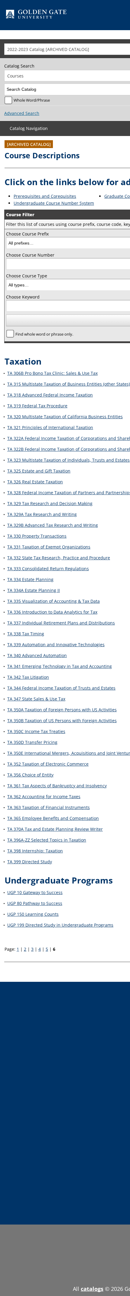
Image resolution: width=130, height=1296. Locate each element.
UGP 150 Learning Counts (33, 914)
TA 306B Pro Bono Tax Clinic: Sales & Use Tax (52, 373)
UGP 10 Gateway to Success (35, 892)
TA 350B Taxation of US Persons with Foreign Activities (62, 720)
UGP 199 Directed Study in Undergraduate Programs (60, 925)
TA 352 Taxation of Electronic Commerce (48, 764)
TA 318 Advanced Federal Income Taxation (50, 395)
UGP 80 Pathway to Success (34, 903)
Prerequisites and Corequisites (45, 196)
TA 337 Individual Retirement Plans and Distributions (61, 623)
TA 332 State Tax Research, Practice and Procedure (58, 558)
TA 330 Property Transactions (37, 536)
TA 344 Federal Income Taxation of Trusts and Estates (61, 688)
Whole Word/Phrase (32, 100)
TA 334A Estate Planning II (33, 590)
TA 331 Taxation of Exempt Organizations (48, 547)
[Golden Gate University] (36, 15)
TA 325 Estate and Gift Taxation (38, 471)
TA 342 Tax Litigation (28, 677)
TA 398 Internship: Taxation (35, 851)
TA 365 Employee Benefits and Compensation (53, 818)
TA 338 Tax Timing (25, 634)
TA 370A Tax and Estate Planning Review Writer (55, 829)
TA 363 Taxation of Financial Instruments (48, 807)
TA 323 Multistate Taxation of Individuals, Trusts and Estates (68, 460)
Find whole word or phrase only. (44, 334)
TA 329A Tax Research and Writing (42, 514)
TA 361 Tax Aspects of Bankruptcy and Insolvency (57, 786)
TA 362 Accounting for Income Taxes (43, 796)
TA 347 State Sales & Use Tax (36, 699)
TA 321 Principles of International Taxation (50, 427)
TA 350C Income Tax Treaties (36, 731)
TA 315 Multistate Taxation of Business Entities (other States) (68, 384)
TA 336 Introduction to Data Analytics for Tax (52, 612)
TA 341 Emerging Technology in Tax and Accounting (59, 666)
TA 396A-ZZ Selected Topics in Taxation (46, 840)
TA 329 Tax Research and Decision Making (50, 503)
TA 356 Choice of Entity (30, 775)
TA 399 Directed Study (29, 862)
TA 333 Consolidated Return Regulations (48, 568)
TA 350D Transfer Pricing (32, 742)
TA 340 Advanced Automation (37, 655)
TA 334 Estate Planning (30, 579)
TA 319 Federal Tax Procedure (37, 406)
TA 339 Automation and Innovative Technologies (56, 644)
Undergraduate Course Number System (54, 203)
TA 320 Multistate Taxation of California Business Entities (65, 416)
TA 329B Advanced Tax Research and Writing (52, 525)
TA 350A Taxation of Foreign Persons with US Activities (62, 710)
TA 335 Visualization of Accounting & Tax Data (53, 601)
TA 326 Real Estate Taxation (35, 482)
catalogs (92, 1288)
